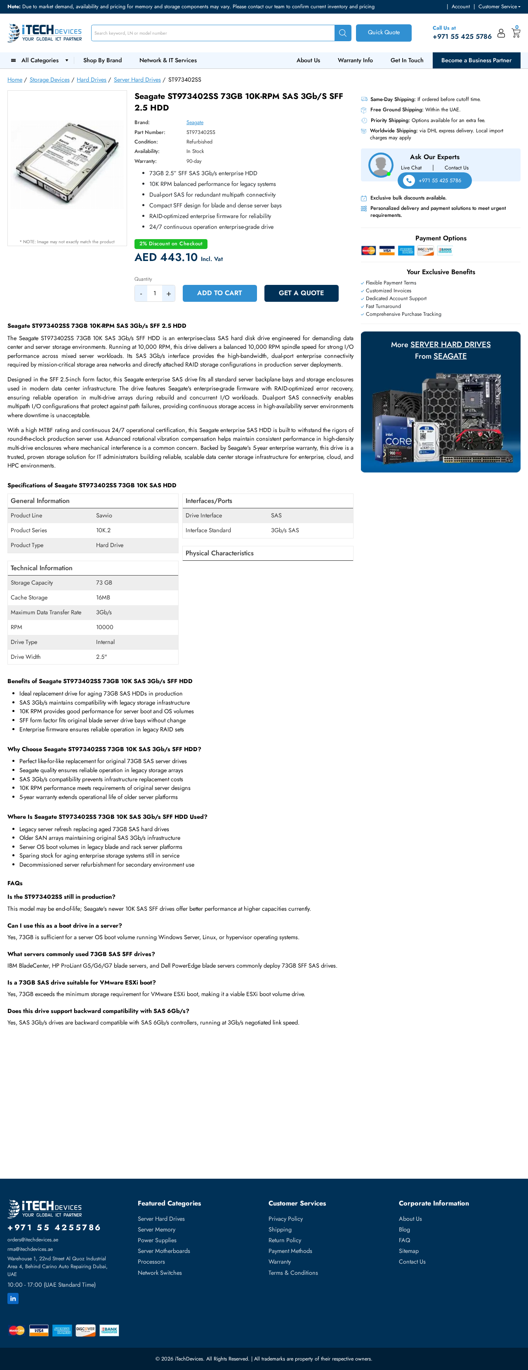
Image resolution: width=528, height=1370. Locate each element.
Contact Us (457, 167)
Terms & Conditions (293, 1273)
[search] (343, 33)
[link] (501, 33)
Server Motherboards (164, 1251)
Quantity (143, 279)
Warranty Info (355, 60)
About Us (308, 60)
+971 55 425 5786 (440, 180)
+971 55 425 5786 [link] (462, 36)
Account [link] (461, 6)
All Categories (41, 60)
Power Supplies (157, 1240)
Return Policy (285, 1240)
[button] (499, 7)
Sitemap (409, 1251)
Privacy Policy (286, 1219)
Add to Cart (219, 293)
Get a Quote (301, 293)
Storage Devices (50, 79)
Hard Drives (91, 79)
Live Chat (411, 167)
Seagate (194, 122)
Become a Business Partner (476, 60)
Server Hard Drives (137, 79)
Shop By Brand (102, 60)
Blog (404, 1229)
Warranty (280, 1261)
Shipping (280, 1229)
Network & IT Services (168, 60)
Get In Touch (407, 60)
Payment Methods (290, 1251)
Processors (151, 1261)
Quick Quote (384, 32)
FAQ (404, 1240)
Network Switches (160, 1273)
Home (14, 79)
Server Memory (156, 1229)
